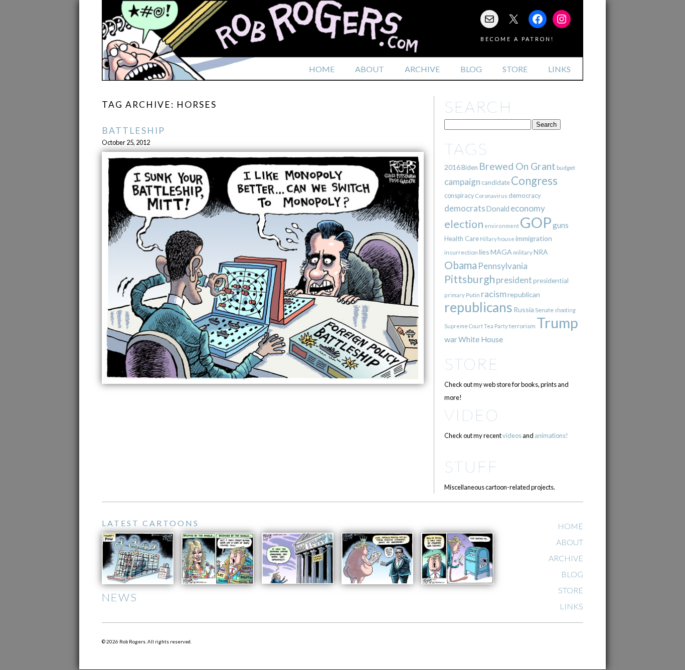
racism (493, 294)
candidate (495, 182)
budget (566, 167)
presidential (551, 281)
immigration (534, 238)
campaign (462, 181)
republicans (478, 307)
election (463, 223)
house (506, 239)
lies (484, 252)
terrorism (522, 326)
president (514, 280)
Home (321, 69)
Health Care (461, 239)
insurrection (461, 252)
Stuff (471, 466)
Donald (497, 208)
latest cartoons (150, 523)
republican (523, 294)
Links (559, 69)
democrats (464, 208)
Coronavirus (491, 195)
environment (501, 225)
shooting (565, 310)
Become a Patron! (517, 39)
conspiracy (459, 195)
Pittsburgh (469, 279)
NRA (541, 252)
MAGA (501, 252)
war (450, 339)
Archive (422, 69)
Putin (473, 295)
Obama (460, 265)
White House (480, 339)
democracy (524, 195)
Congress (534, 180)
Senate (544, 310)
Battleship (133, 130)
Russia (523, 309)
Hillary (488, 239)
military (523, 252)
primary (454, 295)
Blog (471, 69)
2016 (452, 167)
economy (527, 208)
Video (471, 414)
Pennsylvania (503, 266)
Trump (557, 322)
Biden (469, 167)
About (369, 69)
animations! (551, 435)
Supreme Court (463, 326)
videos (512, 435)
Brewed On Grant (517, 166)
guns (561, 225)
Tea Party (496, 326)
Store (515, 69)
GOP (536, 222)
